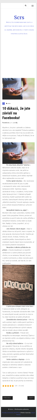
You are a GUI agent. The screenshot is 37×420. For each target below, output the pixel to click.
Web (9, 104)
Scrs (19, 17)
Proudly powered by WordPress (11, 413)
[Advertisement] (18, 57)
